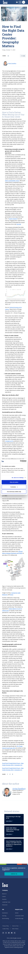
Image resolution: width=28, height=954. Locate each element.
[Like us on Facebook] (3, 933)
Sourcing (4, 915)
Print (22, 56)
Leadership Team (6, 902)
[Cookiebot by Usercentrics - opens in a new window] (20, 461)
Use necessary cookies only (14, 491)
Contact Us (14, 874)
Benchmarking (5, 918)
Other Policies (15, 928)
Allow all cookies (14, 482)
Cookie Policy (5, 928)
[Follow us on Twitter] (6, 933)
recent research (13, 219)
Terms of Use (15, 926)
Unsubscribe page (19, 918)
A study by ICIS (9, 441)
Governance (5, 913)
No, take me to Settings (18, 477)
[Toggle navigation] (23, 2)
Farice (11, 594)
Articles (16, 913)
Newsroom (4, 904)
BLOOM (19, 224)
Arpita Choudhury (12, 63)
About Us (4, 893)
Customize (13, 486)
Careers (4, 896)
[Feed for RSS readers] (15, 933)
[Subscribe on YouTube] (12, 933)
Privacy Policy (5, 926)
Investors (4, 899)
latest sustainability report (12, 180)
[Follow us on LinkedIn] (9, 933)
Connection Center (19, 915)
